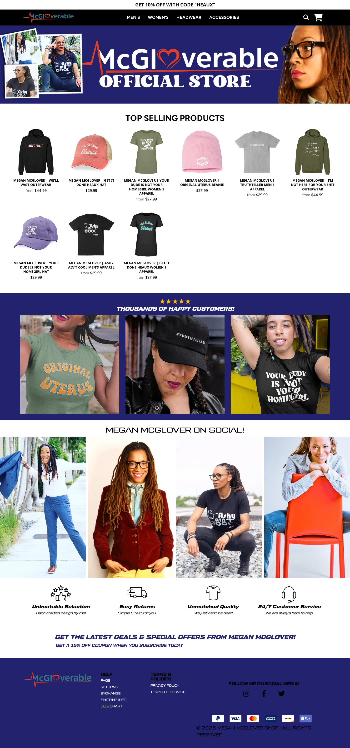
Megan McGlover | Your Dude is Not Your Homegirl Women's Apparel (146, 187)
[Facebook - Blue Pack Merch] (264, 693)
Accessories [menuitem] (224, 17)
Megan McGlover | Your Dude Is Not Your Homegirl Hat (36, 267)
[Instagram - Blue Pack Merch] (246, 693)
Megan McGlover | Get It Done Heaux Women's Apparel (147, 267)
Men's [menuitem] (133, 17)
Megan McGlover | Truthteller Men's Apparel (257, 184)
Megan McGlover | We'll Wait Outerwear (36, 182)
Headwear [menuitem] (188, 17)
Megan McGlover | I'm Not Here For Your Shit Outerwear (312, 184)
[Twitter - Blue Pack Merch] (281, 693)
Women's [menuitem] (158, 17)
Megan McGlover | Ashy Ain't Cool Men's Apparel (91, 265)
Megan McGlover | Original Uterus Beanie (202, 182)
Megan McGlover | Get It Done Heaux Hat (91, 182)
